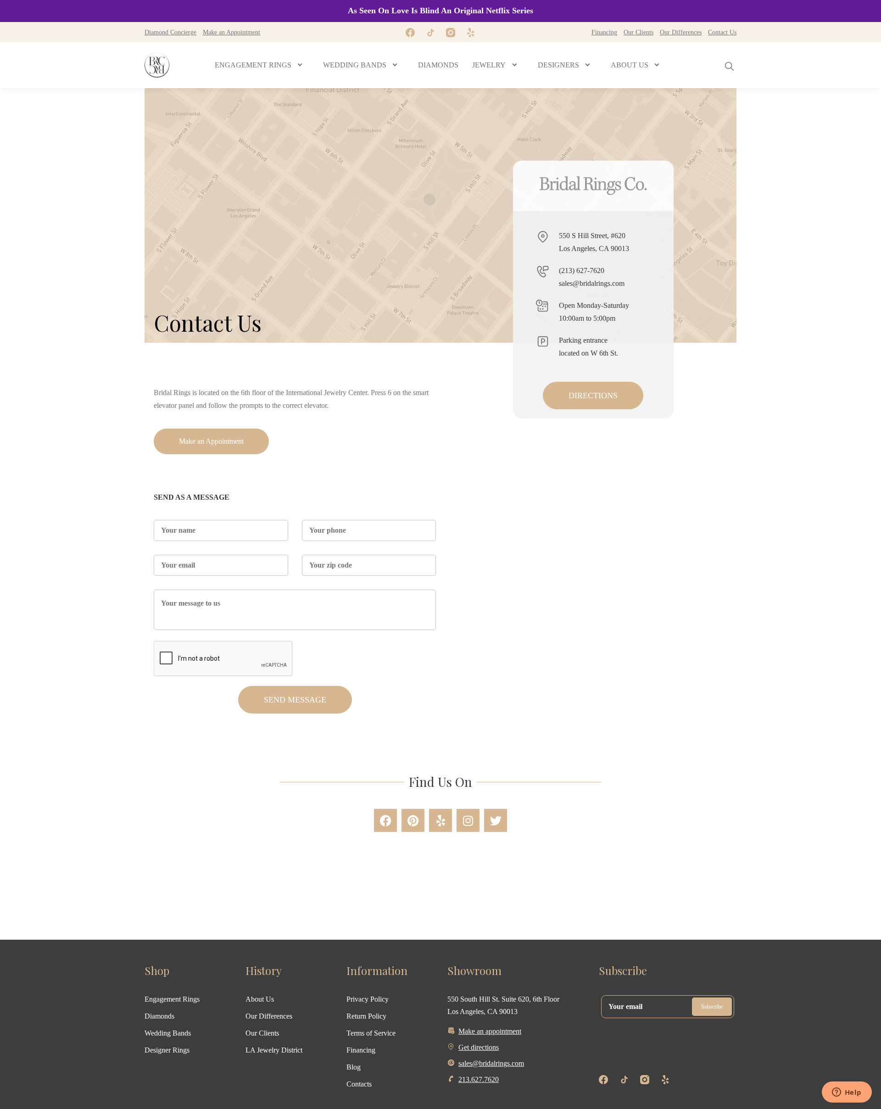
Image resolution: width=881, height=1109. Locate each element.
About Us (259, 999)
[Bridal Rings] (157, 65)
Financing (604, 32)
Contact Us (722, 32)
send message (295, 699)
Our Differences (681, 32)
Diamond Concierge (170, 32)
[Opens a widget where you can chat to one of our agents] (846, 1092)
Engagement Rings (172, 999)
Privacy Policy (367, 999)
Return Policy (366, 1016)
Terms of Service (371, 1033)
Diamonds (159, 1016)
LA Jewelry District (273, 1050)
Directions (593, 395)
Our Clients (638, 32)
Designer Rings (167, 1050)
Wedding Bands (168, 1033)
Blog (353, 1067)
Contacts (359, 1084)
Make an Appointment (231, 32)
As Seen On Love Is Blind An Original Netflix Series (440, 10)
